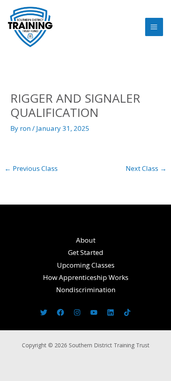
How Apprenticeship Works (85, 277)
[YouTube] (93, 312)
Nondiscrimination (85, 289)
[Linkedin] (110, 312)
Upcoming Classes (86, 265)
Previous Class (31, 168)
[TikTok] (127, 312)
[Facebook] (60, 312)
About (85, 240)
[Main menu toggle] (154, 27)
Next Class (146, 168)
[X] (43, 312)
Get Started (85, 252)
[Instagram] (77, 312)
